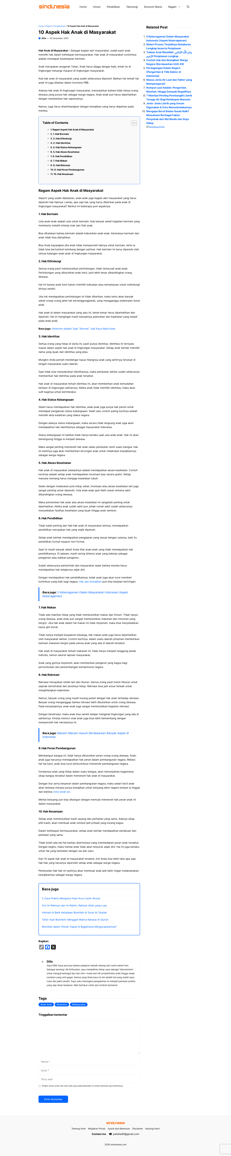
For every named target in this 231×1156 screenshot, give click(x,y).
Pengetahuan (59, 26)
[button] (188, 7)
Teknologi (132, 6)
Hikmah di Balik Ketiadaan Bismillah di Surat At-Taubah (74, 912)
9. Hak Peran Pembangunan (69, 169)
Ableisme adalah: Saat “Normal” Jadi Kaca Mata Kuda (83, 328)
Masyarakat (79, 1004)
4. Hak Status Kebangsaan (67, 147)
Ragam (172, 6)
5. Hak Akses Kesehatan (66, 152)
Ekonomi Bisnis (153, 6)
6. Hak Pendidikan (62, 156)
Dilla (44, 38)
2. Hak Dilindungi (62, 138)
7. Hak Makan (60, 160)
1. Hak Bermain (61, 134)
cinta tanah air (61, 791)
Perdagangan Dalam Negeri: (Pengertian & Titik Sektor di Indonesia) (163, 71)
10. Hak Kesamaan (63, 174)
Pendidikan (113, 6)
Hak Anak (47, 1004)
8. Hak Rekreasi (61, 165)
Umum (97, 6)
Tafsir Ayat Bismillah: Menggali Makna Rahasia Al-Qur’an (75, 919)
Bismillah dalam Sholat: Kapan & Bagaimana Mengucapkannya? (79, 926)
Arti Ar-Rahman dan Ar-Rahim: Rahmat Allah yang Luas (74, 905)
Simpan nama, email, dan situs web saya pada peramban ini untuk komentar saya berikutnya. (82, 1086)
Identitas (62, 1004)
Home (83, 6)
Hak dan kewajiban (90, 581)
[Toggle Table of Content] (132, 123)
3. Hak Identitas (61, 143)
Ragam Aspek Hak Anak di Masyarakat (73, 129)
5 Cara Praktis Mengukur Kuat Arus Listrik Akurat (71, 898)
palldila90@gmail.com (126, 1134)
